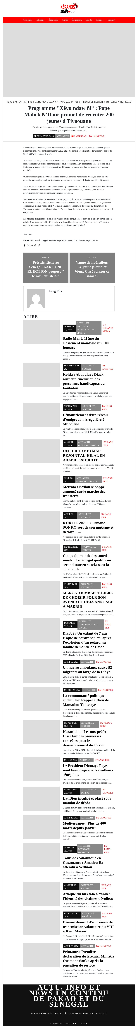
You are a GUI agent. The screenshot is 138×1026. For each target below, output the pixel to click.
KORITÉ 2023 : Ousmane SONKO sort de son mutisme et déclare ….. (88, 527)
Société (86, 369)
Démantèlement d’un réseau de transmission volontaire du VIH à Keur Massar (88, 926)
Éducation (77, 19)
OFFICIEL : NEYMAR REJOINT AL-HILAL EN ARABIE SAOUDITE (84, 455)
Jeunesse (52, 240)
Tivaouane (80, 240)
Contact (111, 19)
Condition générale (81, 1014)
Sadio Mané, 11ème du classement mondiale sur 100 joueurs (86, 343)
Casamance (86, 624)
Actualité (27, 19)
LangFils (107, 369)
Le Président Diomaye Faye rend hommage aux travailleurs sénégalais (88, 770)
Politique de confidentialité (48, 1014)
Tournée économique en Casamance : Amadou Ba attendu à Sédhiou (83, 862)
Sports (89, 19)
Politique (40, 19)
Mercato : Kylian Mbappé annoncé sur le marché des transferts (84, 491)
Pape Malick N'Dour (66, 240)
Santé (65, 19)
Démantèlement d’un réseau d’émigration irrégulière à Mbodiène (85, 419)
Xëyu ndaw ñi (92, 240)
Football (83, 326)
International (86, 329)
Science (100, 19)
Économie (53, 19)
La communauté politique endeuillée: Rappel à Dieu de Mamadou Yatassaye (86, 700)
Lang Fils (98, 136)
